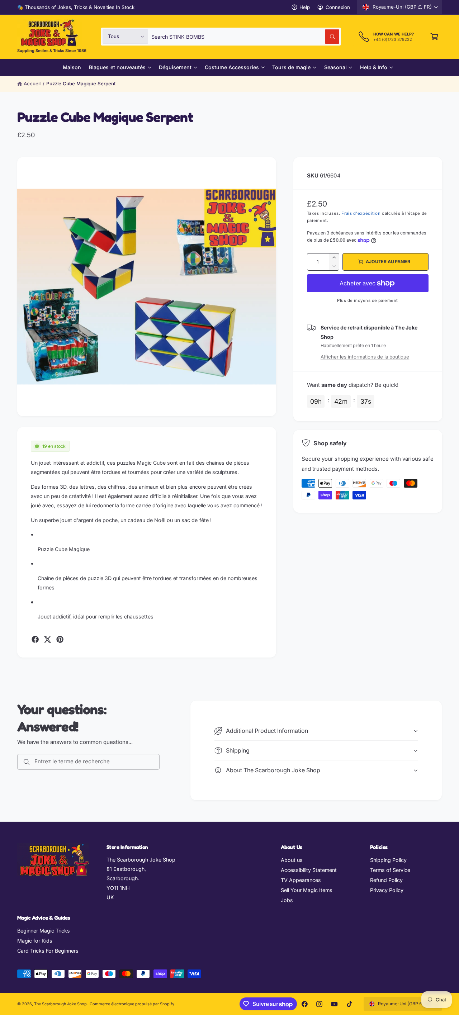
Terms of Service (390, 870)
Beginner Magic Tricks (43, 931)
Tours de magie (291, 67)
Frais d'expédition (360, 213)
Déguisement (175, 67)
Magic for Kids (34, 941)
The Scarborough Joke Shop (60, 1003)
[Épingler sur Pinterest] (60, 639)
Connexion (338, 7)
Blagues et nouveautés (117, 67)
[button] (434, 36)
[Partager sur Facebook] (35, 639)
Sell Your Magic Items (306, 890)
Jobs (287, 900)
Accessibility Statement (309, 870)
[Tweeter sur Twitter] (47, 639)
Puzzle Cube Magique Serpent (81, 83)
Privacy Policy (386, 890)
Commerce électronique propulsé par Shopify (132, 1003)
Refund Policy (386, 880)
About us (292, 860)
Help (304, 7)
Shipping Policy (388, 860)
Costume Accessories (232, 67)
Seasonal (335, 67)
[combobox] (245, 36)
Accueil (32, 83)
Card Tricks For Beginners (48, 951)
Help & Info (373, 67)
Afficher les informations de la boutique (365, 357)
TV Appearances (301, 880)
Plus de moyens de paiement (367, 300)
